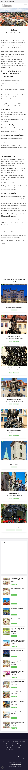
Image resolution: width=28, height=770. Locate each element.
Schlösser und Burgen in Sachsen (13, 758)
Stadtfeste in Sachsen (17, 760)
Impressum (21, 749)
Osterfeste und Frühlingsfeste (15, 756)
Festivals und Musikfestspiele (18, 743)
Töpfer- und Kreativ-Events (15, 762)
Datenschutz (7, 743)
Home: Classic (10, 747)
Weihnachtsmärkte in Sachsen (15, 766)
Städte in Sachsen (14, 32)
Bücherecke (22, 741)
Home (7, 32)
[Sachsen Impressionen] (7, 5)
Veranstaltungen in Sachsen (15, 764)
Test (25, 760)
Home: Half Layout (19, 747)
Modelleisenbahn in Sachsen (11, 753)
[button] (2, 767)
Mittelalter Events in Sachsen (15, 751)
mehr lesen (13, 584)
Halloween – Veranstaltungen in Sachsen (15, 745)
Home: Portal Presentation (11, 749)
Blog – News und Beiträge (12, 741)
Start (4, 741)
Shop (23, 758)
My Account (21, 753)
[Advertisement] (14, 261)
